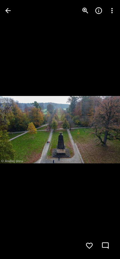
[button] (18, 129)
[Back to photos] (8, 11)
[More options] (112, 10)
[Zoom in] (85, 10)
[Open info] (98, 10)
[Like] (89, 246)
